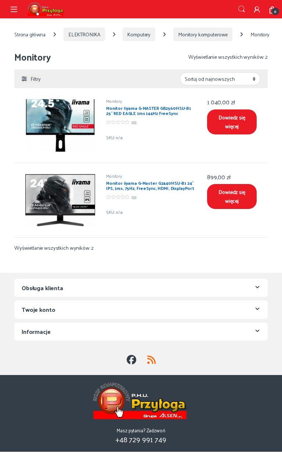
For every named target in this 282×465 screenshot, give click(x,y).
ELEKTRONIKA (84, 34)
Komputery (139, 34)
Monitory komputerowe (203, 34)
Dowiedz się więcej (231, 122)
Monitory (114, 101)
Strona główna (30, 34)
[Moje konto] (257, 9)
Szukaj (242, 9)
